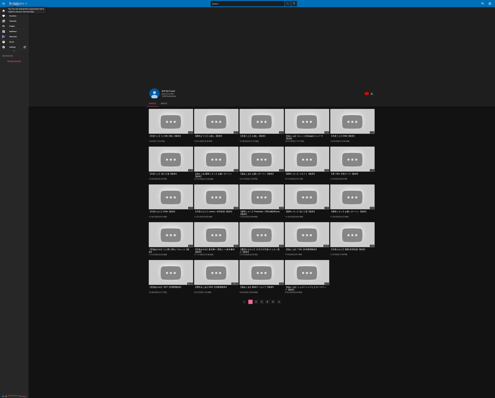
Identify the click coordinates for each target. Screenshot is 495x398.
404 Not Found (168, 91)
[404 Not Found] (154, 93)
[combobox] (247, 3)
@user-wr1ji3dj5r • (168, 94)
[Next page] (279, 302)
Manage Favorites (14, 61)
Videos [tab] (152, 103)
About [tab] (164, 103)
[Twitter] (3, 396)
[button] (24, 47)
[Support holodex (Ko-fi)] (6, 396)
